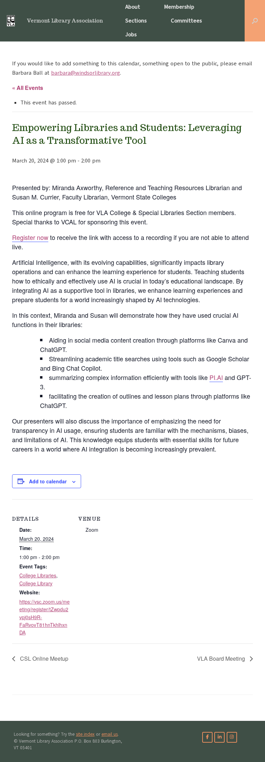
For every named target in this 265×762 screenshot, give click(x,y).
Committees (186, 21)
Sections (136, 21)
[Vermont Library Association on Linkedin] (219, 737)
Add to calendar (48, 481)
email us (109, 734)
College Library (35, 583)
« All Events (27, 88)
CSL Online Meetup (43, 658)
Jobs (131, 34)
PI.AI (216, 377)
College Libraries (37, 575)
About (132, 7)
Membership (179, 7)
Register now (30, 237)
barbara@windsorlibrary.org (85, 73)
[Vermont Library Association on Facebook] (207, 737)
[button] (255, 20)
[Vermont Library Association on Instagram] (232, 737)
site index (85, 734)
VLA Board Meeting (221, 658)
